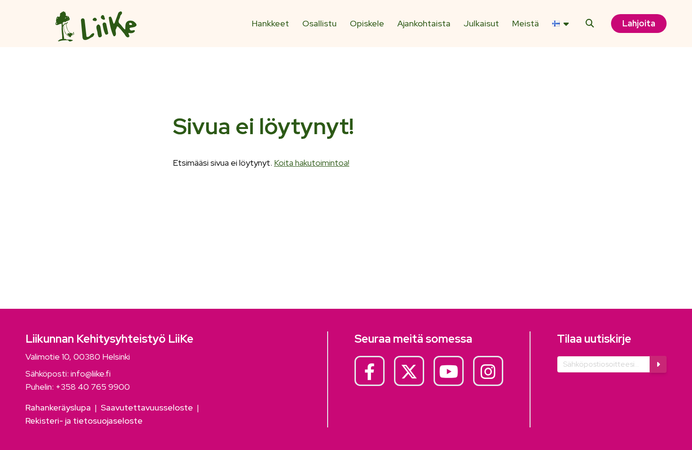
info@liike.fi (91, 373)
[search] (590, 23)
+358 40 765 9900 (93, 386)
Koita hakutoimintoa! (311, 162)
